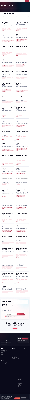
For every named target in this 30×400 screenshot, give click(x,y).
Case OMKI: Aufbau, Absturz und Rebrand (22, 22)
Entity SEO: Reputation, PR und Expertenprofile (6, 23)
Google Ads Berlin (19, 385)
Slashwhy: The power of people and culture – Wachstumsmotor (7, 225)
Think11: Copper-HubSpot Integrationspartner (20, 201)
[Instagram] (3, 360)
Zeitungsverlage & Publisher (25, 355)
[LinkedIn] (1, 360)
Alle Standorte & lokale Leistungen (20, 391)
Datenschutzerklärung (13, 317)
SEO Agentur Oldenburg (20, 383)
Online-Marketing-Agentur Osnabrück (20, 367)
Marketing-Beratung (13, 359)
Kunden (18, 356)
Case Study (18, 230)
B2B (2, 89)
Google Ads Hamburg (20, 387)
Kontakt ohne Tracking (6, 398)
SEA (12, 242)
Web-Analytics (13, 360)
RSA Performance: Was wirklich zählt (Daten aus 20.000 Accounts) (7, 72)
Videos (12, 372)
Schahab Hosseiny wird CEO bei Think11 (21, 285)
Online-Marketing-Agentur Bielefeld (20, 369)
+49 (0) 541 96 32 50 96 (23, 317)
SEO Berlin (19, 384)
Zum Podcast (15, 328)
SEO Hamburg (19, 386)
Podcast (12, 371)
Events (18, 357)
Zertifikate (19, 358)
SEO (9, 40)
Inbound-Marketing (13, 358)
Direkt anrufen (2, 398)
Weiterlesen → (3, 30)
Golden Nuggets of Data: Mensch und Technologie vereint (21, 214)
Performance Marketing (22, 39)
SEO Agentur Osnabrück (20, 378)
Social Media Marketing (14, 356)
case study (6, 242)
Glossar (12, 369)
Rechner (12, 370)
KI (4, 149)
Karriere (18, 360)
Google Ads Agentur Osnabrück (20, 379)
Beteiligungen (19, 359)
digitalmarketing (5, 230)
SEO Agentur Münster (20, 382)
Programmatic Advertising (14, 357)
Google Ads (18, 39)
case (19, 242)
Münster (18, 370)
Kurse (12, 373)
